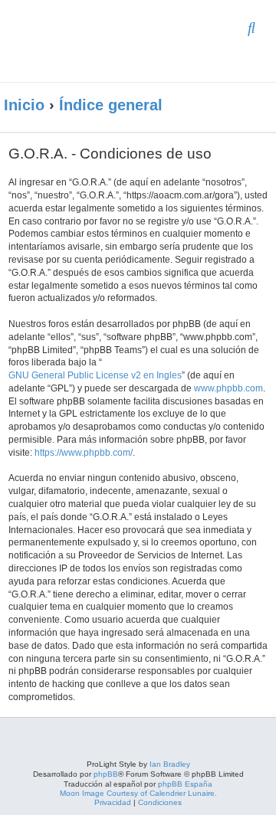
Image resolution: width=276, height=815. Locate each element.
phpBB (106, 774)
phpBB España (185, 784)
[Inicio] (110, 41)
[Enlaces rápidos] (253, 106)
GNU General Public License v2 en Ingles (95, 375)
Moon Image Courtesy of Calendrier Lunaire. (138, 793)
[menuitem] (251, 29)
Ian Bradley (170, 764)
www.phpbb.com (228, 388)
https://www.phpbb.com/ (83, 452)
